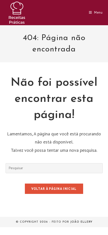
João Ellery (81, 222)
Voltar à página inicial (54, 189)
